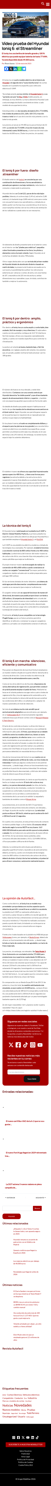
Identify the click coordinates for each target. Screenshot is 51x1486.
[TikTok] (37, 1437)
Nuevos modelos (11, 1409)
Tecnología (22, 1413)
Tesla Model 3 (40, 951)
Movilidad (28, 1401)
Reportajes (6, 1413)
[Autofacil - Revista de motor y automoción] (11, 4)
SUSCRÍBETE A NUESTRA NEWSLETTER (25, 1444)
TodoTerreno (33, 1413)
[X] (11, 69)
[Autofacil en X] (11, 1047)
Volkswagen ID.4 (13, 715)
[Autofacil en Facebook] (18, 1047)
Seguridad (14, 1413)
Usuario (21, 1416)
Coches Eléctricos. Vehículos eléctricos (23, 1394)
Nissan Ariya (31, 799)
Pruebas (31, 1409)
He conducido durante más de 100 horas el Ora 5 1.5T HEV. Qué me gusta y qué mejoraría (26, 1315)
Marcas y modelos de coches (13, 1401)
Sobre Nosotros (26, 1451)
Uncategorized (9, 1416)
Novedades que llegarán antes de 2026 (25, 1273)
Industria (32, 1398)
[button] (42, 4)
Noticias (7, 1405)
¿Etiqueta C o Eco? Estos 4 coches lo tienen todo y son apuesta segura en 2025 (26, 1231)
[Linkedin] (15, 69)
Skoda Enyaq (34, 937)
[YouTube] (27, 1437)
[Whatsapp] (19, 69)
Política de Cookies (25, 1462)
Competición (7, 1398)
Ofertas (23, 1410)
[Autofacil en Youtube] (40, 1046)
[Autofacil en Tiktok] (25, 1047)
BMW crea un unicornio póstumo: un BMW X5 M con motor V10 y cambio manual (26, 1304)
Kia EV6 (40, 539)
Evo (25, 1398)
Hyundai (5, 83)
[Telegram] (24, 69)
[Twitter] (23, 1437)
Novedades (23, 1405)
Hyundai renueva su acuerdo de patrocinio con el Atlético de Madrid (25, 1242)
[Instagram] (13, 1437)
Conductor (18, 1398)
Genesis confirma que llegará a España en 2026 (25, 1251)
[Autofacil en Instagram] (32, 1047)
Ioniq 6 (21, 179)
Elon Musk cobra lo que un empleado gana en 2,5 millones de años (26, 1337)
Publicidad (25, 1454)
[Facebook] (6, 69)
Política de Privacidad (25, 1459)
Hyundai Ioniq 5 (36, 94)
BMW (4, 1395)
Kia (20, 97)
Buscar (37, 1208)
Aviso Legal (25, 1456)
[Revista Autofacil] (21, 1366)
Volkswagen (7, 937)
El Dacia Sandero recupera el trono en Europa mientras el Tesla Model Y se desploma (27, 1293)
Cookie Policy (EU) (25, 1465)
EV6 (25, 97)
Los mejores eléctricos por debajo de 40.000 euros (26, 1262)
